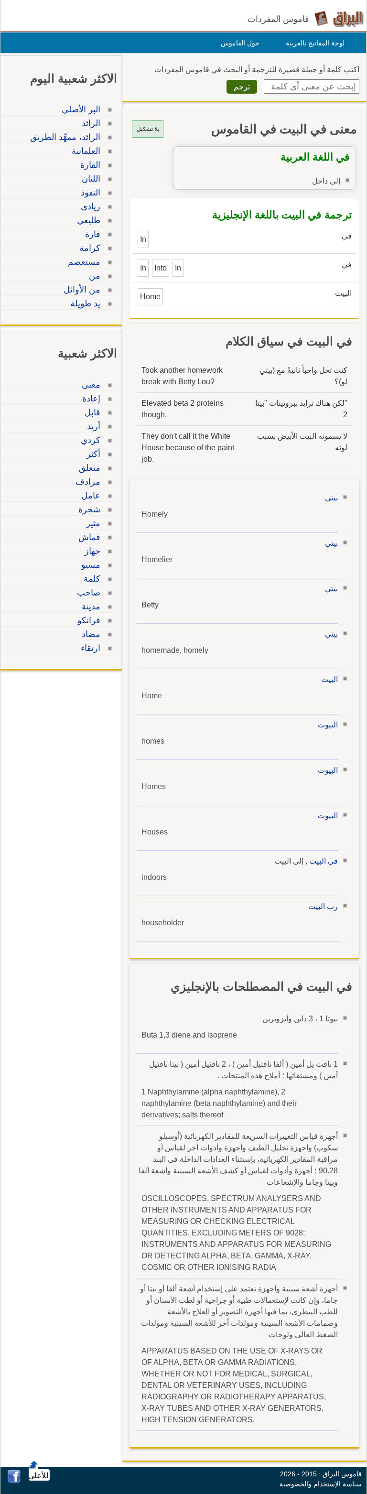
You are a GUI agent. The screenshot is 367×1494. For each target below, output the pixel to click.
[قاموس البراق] (339, 18)
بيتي (331, 498)
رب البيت (323, 906)
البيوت (328, 725)
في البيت (323, 861)
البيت (329, 679)
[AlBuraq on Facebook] (14, 1480)
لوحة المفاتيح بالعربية (315, 43)
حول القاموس (240, 43)
